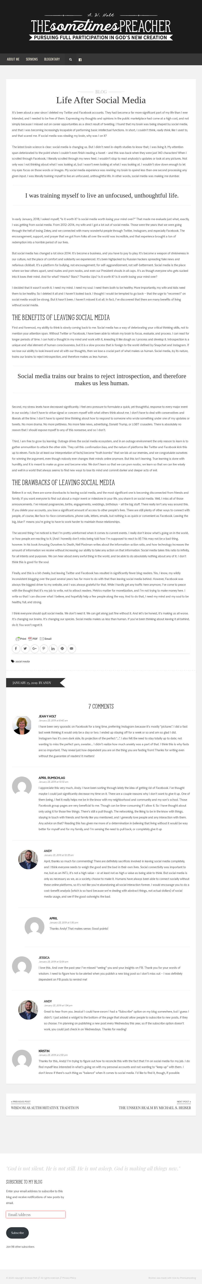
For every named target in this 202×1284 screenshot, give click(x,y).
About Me (13, 59)
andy (48, 851)
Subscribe (17, 1233)
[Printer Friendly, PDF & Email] (33, 638)
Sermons (32, 59)
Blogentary (52, 59)
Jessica (44, 958)
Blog (101, 92)
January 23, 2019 (25, 683)
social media (22, 661)
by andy (45, 683)
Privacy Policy (69, 1278)
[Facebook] (80, 59)
